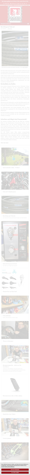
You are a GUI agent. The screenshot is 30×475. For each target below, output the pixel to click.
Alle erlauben (15, 472)
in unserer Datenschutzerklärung (13, 466)
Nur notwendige (15, 469)
